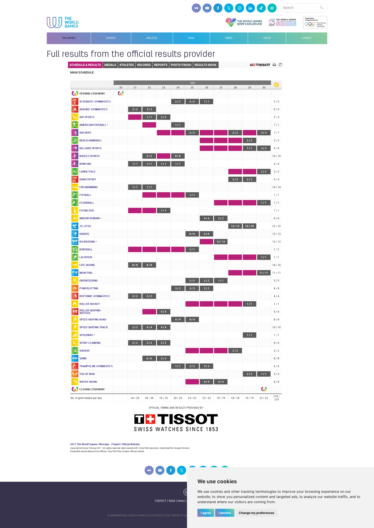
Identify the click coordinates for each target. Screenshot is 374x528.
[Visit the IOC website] (315, 22)
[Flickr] (196, 8)
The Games (68, 38)
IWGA (191, 38)
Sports (111, 38)
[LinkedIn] (250, 8)
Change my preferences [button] (256, 513)
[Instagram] (239, 8)
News (228, 38)
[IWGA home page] (62, 22)
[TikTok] (261, 8)
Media (267, 38)
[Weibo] (272, 8)
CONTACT (160, 501)
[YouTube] (207, 8)
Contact (306, 38)
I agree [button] (206, 513)
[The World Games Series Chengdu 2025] (282, 22)
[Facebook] (217, 8)
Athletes (152, 38)
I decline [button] (225, 513)
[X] (228, 8)
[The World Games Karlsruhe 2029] (244, 22)
